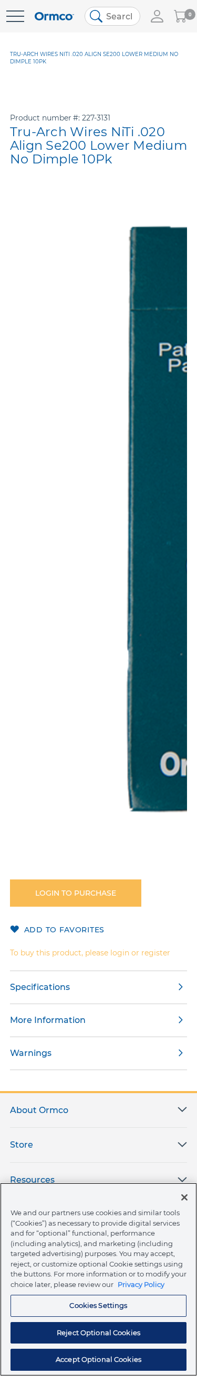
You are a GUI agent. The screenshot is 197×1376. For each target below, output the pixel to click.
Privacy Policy (141, 1284)
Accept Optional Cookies (98, 1359)
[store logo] (54, 16)
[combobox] (112, 16)
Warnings (30, 1053)
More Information (48, 1020)
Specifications (40, 987)
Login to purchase (75, 893)
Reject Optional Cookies (98, 1332)
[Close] (184, 1197)
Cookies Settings (98, 1305)
